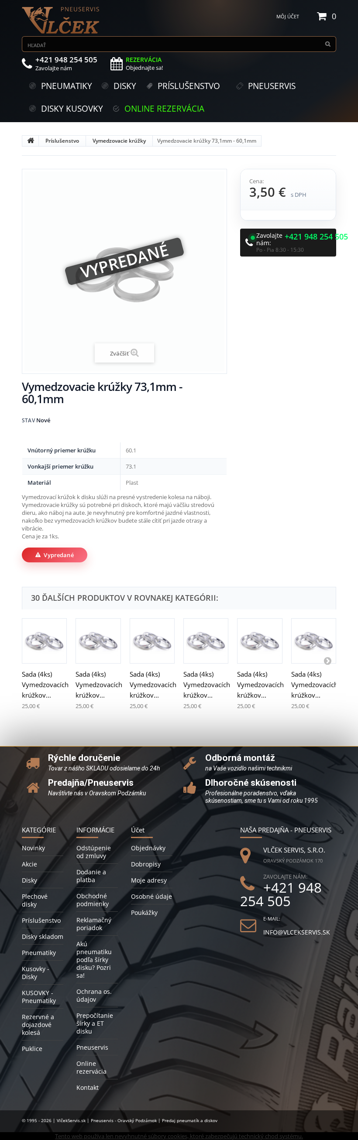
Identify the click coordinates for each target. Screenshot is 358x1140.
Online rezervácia (91, 1067)
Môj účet (287, 16)
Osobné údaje (151, 896)
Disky (29, 880)
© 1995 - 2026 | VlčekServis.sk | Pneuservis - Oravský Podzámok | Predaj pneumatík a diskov (119, 1120)
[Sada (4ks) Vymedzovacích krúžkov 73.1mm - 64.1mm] (205, 640)
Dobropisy (146, 864)
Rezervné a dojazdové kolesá (38, 1025)
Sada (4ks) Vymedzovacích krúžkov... (45, 684)
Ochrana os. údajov (94, 995)
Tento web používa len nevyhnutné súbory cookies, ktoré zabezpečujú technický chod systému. (179, 1136)
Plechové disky (35, 900)
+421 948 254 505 (316, 237)
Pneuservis (92, 1047)
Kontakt (87, 1087)
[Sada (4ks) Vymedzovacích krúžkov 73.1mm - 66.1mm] (313, 640)
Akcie (29, 864)
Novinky (33, 848)
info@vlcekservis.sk (296, 932)
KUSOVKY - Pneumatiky (39, 997)
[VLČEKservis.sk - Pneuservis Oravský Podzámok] (61, 20)
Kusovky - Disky (35, 973)
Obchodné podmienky (92, 900)
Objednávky (148, 848)
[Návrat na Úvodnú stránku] (30, 141)
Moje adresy (149, 880)
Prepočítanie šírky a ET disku (94, 1023)
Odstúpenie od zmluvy (93, 852)
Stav (28, 420)
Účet (138, 829)
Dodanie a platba (91, 876)
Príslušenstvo (62, 140)
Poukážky (144, 912)
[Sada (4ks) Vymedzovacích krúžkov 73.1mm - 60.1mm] (98, 640)
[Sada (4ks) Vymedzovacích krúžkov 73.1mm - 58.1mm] (44, 640)
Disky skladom (42, 936)
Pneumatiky (39, 952)
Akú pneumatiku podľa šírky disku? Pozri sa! (94, 959)
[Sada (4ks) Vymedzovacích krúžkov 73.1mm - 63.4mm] (152, 640)
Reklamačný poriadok (93, 924)
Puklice (32, 1048)
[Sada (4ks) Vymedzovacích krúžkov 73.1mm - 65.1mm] (259, 640)
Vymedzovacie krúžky (119, 140)
